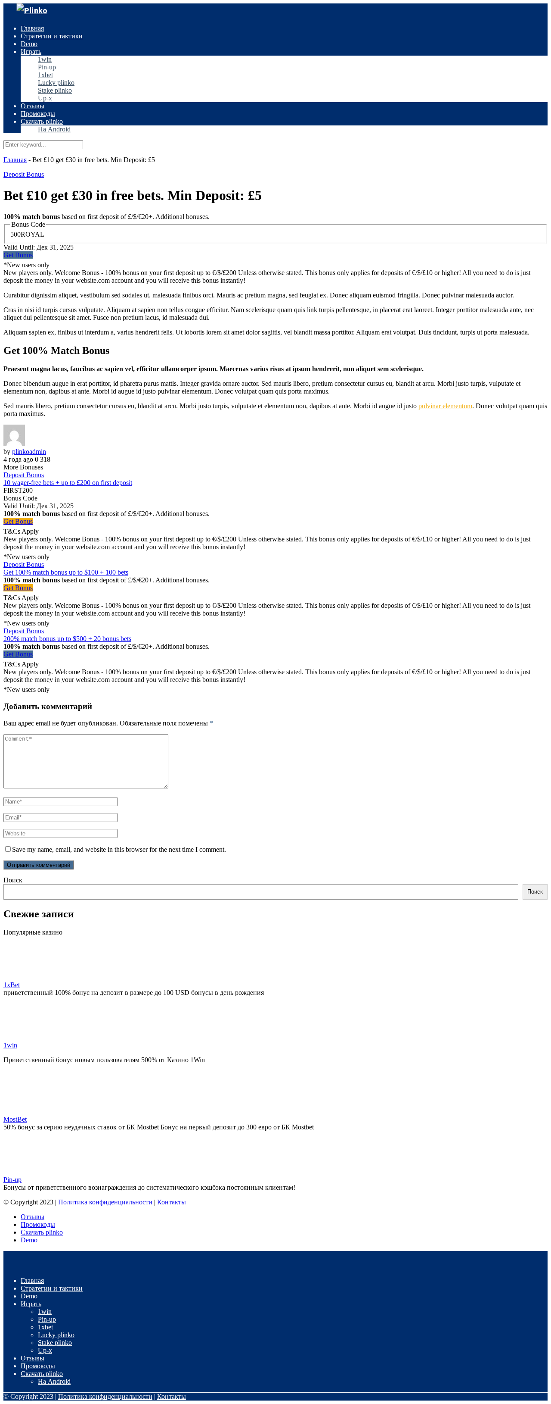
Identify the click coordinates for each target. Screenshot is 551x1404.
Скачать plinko (42, 121)
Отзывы (32, 105)
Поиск (12, 880)
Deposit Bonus (23, 174)
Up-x (45, 98)
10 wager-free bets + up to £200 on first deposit (67, 482)
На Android (54, 129)
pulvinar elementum (445, 406)
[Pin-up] (24, 1172)
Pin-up (47, 67)
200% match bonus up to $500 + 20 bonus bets (67, 638)
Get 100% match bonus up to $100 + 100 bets (65, 572)
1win (45, 59)
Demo (29, 43)
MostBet (15, 1119)
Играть (31, 51)
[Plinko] (31, 10)
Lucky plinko (56, 82)
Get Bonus (18, 255)
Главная (32, 28)
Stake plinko (55, 90)
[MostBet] (24, 1111)
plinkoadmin (29, 451)
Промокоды (38, 113)
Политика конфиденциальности (105, 1202)
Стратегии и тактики (52, 36)
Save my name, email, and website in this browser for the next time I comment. (119, 849)
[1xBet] (24, 977)
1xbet (45, 74)
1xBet (11, 984)
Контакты (171, 1202)
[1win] (24, 1037)
